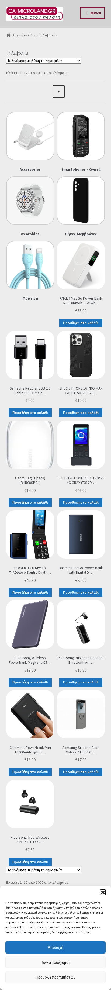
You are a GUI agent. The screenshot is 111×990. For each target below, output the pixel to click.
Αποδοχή (55, 947)
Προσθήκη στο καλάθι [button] (81, 323)
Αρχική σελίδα (23, 35)
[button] (103, 892)
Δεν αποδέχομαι (55, 962)
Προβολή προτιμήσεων (55, 977)
